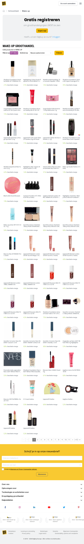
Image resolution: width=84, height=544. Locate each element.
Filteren (59, 53)
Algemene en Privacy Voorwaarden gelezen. (23, 469)
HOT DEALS (14, 53)
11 (69, 440)
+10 (76, 440)
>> (79, 440)
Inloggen (56, 37)
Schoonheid (13, 11)
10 (66, 440)
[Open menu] (80, 3)
